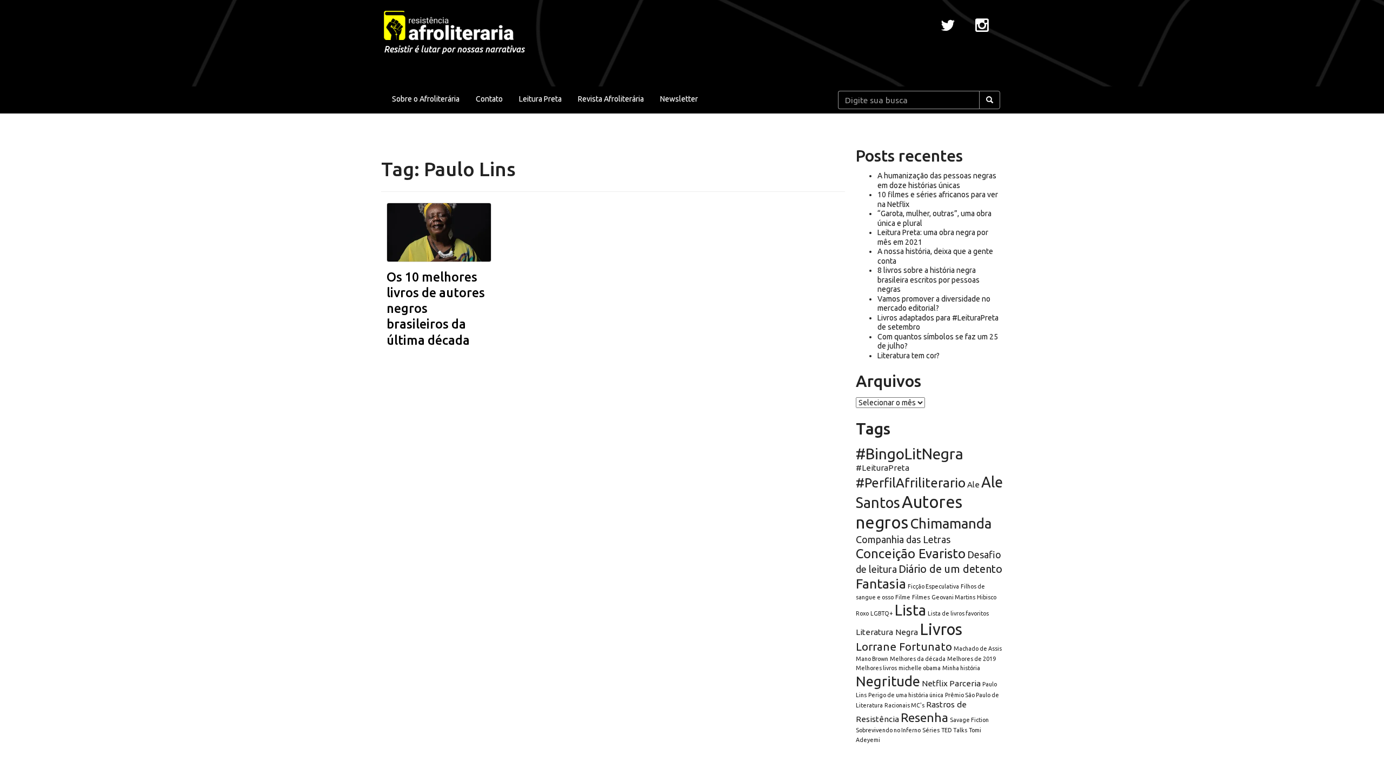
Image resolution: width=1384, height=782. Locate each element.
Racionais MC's (904, 705)
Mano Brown (872, 659)
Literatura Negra (887, 632)
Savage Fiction (969, 720)
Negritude (888, 681)
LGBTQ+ (881, 613)
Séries (931, 730)
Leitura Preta (540, 99)
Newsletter (679, 99)
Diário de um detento (950, 569)
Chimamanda (951, 523)
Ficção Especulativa (933, 586)
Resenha (924, 717)
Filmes (921, 597)
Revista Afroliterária (611, 99)
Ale (973, 484)
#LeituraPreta (882, 467)
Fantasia (881, 583)
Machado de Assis (978, 648)
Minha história (961, 668)
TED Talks (954, 730)
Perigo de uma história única (905, 695)
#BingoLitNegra (909, 453)
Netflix (935, 683)
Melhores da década (918, 659)
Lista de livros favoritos (958, 613)
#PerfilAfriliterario (911, 483)
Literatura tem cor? (908, 355)
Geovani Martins (953, 597)
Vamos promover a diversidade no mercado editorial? (933, 304)
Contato (489, 99)
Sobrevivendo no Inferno (888, 730)
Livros (941, 629)
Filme (902, 597)
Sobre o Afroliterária (426, 99)
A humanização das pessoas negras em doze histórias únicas (936, 180)
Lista (910, 610)
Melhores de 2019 (971, 659)
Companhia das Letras (903, 539)
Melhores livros (876, 668)
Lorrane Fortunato (904, 646)
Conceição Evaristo (911, 553)
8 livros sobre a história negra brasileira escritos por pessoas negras (928, 279)
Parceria (965, 683)
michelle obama (920, 668)
